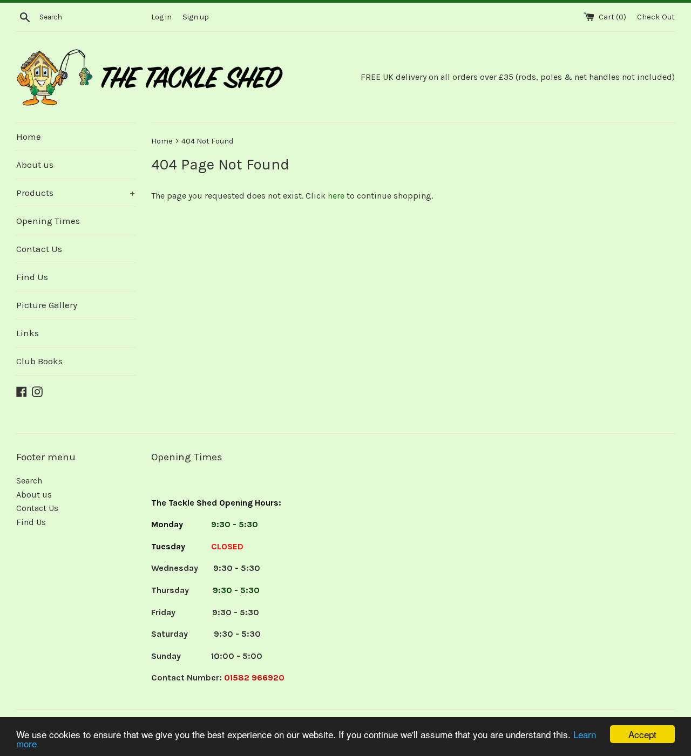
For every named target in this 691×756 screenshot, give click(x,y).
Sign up (195, 17)
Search (29, 480)
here (336, 195)
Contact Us (39, 248)
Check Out (656, 17)
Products (75, 192)
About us (34, 164)
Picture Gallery (46, 304)
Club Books (39, 361)
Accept (642, 734)
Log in (161, 17)
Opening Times (48, 220)
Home (28, 136)
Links (27, 333)
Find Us (32, 276)
